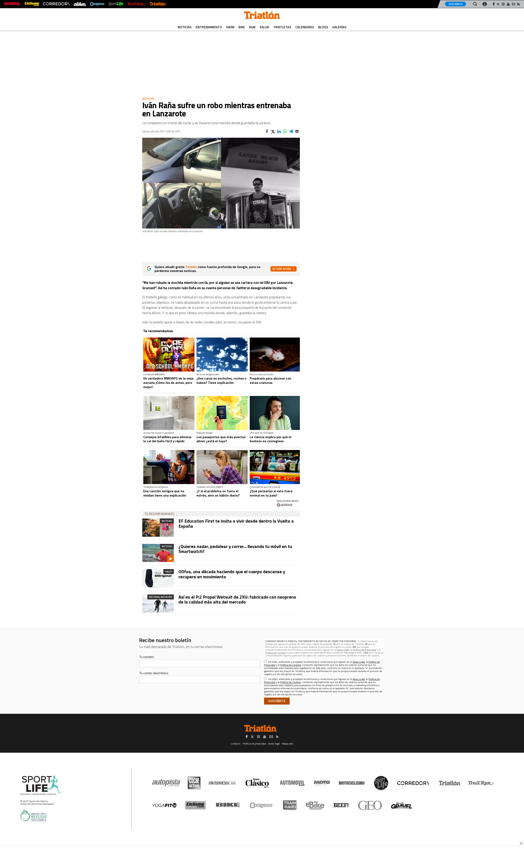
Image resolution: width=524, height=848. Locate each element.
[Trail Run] (136, 4)
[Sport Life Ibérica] (40, 785)
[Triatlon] (262, 16)
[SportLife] (115, 4)
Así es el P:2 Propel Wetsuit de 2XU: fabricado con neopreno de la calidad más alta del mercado (237, 599)
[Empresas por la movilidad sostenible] (33, 815)
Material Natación (160, 597)
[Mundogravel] (401, 805)
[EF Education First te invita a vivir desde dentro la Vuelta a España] (158, 527)
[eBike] (315, 805)
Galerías (339, 27)
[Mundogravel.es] (80, 4)
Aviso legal (274, 744)
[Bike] (228, 805)
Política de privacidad (254, 744)
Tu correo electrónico (153, 673)
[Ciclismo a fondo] (32, 4)
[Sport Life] (381, 783)
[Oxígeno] (262, 805)
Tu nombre (146, 656)
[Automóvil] (292, 783)
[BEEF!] (341, 805)
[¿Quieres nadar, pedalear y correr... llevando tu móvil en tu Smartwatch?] (158, 553)
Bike (241, 27)
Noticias (185, 27)
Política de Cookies (275, 653)
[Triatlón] (157, 4)
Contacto (236, 744)
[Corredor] (413, 783)
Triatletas (282, 27)
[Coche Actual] (194, 783)
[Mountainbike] (12, 4)
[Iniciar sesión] (485, 4)
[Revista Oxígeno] (97, 4)
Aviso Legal (343, 650)
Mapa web (287, 744)
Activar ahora (281, 269)
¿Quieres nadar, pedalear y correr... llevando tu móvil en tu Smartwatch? (235, 549)
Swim (230, 27)
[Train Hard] (290, 805)
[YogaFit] (164, 805)
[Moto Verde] (322, 783)
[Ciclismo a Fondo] (195, 805)
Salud (264, 27)
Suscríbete (455, 4)
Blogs (323, 27)
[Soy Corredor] (56, 4)
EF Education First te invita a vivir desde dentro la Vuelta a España (236, 523)
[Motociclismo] (352, 783)
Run (252, 27)
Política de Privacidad (364, 650)
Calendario (304, 27)
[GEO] (370, 805)
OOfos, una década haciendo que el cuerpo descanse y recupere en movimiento (231, 574)
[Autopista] (166, 783)
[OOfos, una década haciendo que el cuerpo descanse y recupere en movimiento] (158, 578)
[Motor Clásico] (257, 783)
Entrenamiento (209, 27)
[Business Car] (222, 783)
